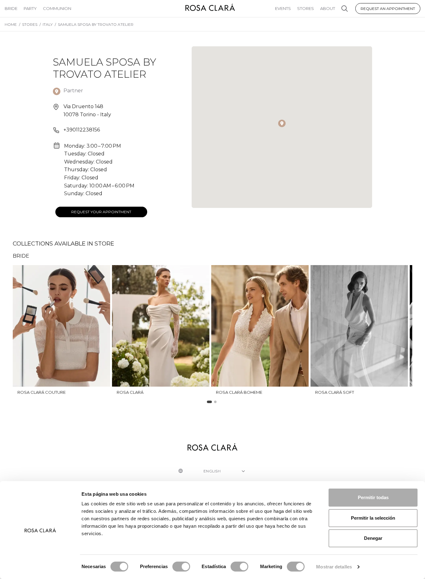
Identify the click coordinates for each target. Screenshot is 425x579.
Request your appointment (101, 211)
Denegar (373, 538)
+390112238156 (81, 130)
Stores (305, 8)
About (327, 8)
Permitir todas (373, 497)
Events (283, 8)
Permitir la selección (373, 518)
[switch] (181, 567)
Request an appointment (388, 8)
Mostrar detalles (334, 566)
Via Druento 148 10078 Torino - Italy (87, 110)
